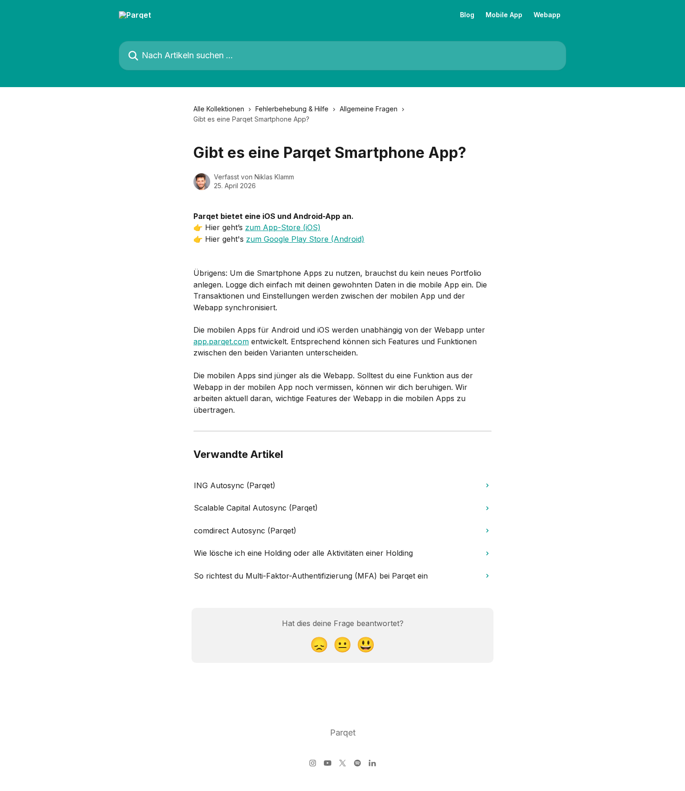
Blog (467, 15)
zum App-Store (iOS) (283, 227)
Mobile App (504, 15)
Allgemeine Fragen (368, 109)
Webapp (547, 15)
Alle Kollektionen (218, 109)
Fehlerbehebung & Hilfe (292, 109)
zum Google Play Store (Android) (305, 239)
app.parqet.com (221, 341)
